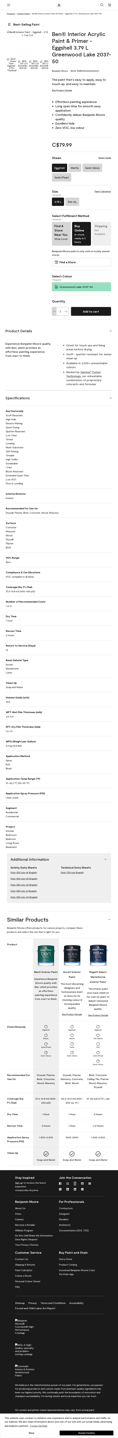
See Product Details (62, 90)
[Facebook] (60, 1183)
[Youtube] (82, 1183)
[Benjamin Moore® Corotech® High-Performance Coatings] (30, 1326)
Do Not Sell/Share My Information (34, 1235)
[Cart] (109, 5)
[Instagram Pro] (75, 1183)
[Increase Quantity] (66, 311)
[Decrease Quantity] (54, 311)
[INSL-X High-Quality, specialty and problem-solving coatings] (30, 1349)
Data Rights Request (26, 1239)
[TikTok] (82, 1189)
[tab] (12, 64)
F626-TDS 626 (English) (72, 872)
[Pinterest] (89, 1183)
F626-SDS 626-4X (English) (24, 897)
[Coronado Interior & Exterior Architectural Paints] (30, 1370)
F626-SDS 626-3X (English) (24, 878)
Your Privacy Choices (26, 1244)
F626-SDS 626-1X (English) (24, 872)
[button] (102, 5)
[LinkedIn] (75, 1189)
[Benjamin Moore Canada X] (60, 1189)
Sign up (19, 1182)
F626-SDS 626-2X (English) (24, 885)
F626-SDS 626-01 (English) (24, 891)
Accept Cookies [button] (86, 1433)
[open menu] (8, 5)
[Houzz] (67, 1189)
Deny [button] (31, 1433)
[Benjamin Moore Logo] (59, 5)
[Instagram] (67, 1183)
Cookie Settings (38, 1425)
